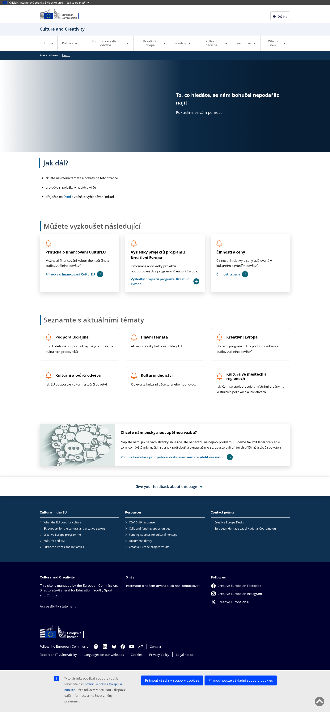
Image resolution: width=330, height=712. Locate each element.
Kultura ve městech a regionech (246, 376)
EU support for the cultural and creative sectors (74, 528)
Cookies (136, 654)
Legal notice (185, 654)
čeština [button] (282, 16)
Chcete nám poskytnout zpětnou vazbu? (159, 432)
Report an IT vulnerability (58, 654)
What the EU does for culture (62, 522)
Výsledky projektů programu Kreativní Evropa (158, 254)
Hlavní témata (154, 337)
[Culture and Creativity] (62, 14)
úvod (67, 196)
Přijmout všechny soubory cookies (172, 680)
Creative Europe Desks (229, 522)
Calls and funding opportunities (149, 528)
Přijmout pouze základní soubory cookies (240, 680)
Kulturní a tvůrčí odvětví (78, 375)
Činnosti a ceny (230, 252)
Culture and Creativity (57, 577)
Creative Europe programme (62, 534)
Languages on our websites (104, 654)
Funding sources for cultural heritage (153, 534)
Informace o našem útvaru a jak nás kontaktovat (162, 586)
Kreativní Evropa (242, 337)
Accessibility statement (58, 606)
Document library (140, 541)
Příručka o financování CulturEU (75, 252)
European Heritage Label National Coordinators (245, 528)
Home (48, 43)
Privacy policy (159, 654)
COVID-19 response (142, 522)
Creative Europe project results (149, 547)
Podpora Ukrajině (72, 337)
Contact (155, 646)
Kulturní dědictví (157, 375)
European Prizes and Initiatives (64, 547)
